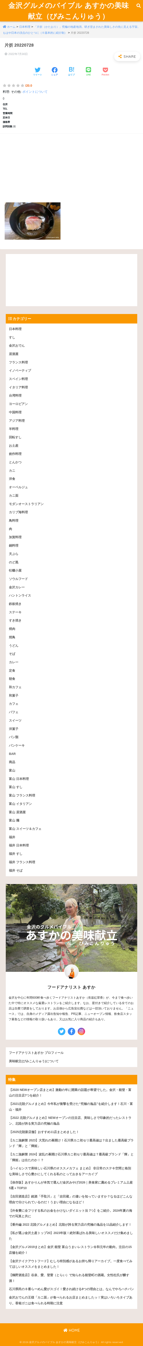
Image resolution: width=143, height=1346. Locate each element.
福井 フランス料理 (22, 862)
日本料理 (24, 26)
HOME (74, 1330)
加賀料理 (15, 537)
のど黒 (13, 562)
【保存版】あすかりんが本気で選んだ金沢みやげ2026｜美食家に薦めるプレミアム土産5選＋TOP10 (71, 1185)
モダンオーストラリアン (26, 504)
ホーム (11, 26)
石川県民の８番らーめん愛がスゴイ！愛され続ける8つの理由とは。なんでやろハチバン (71, 1289)
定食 (12, 670)
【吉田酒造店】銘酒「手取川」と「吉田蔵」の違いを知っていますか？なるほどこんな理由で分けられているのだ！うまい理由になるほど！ (70, 1199)
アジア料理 (17, 420)
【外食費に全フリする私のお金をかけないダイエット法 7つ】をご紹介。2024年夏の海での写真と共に (70, 1213)
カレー (13, 662)
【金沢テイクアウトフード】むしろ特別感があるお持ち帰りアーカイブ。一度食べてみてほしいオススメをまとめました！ (70, 1264)
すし (12, 337)
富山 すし (16, 787)
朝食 (12, 679)
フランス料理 (18, 362)
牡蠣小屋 (15, 570)
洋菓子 (13, 729)
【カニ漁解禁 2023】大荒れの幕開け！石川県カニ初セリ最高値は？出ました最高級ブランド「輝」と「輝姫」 (71, 1143)
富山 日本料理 (19, 779)
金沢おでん (17, 345)
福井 (12, 837)
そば (12, 654)
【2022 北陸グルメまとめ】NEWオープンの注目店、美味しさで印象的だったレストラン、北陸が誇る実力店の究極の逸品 (70, 1120)
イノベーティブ (20, 370)
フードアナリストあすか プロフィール (36, 1053)
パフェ (13, 712)
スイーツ (15, 720)
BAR (12, 754)
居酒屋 (13, 354)
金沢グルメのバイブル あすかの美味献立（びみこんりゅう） (68, 10)
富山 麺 (14, 820)
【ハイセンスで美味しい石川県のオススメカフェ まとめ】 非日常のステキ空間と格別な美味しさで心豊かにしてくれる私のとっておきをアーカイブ (70, 1171)
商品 (12, 762)
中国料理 (15, 412)
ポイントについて (35, 92)
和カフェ (15, 687)
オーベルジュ (18, 487)
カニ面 (13, 495)
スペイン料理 (18, 379)
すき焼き (15, 620)
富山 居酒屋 (17, 812)
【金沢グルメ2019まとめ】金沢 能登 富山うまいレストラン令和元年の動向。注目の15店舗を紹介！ (70, 1250)
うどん (13, 645)
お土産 (13, 445)
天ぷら (13, 554)
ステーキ (15, 612)
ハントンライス (20, 595)
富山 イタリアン (20, 804)
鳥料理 (13, 520)
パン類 (13, 737)
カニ (12, 470)
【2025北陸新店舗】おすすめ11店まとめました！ (44, 1132)
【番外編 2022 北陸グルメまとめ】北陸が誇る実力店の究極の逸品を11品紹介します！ (70, 1224)
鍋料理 (13, 545)
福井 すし (16, 854)
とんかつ (15, 462)
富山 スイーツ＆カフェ (25, 829)
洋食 (12, 479)
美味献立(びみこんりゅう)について (34, 1061)
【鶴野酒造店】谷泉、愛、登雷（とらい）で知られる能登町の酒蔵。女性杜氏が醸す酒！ (69, 1278)
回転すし (15, 437)
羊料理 (13, 429)
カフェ (13, 704)
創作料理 (15, 454)
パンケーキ (17, 745)
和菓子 (13, 695)
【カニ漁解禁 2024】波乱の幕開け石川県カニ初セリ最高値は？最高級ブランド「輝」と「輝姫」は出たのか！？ (71, 1157)
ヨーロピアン (18, 404)
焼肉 (12, 629)
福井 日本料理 (19, 845)
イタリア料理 (18, 387)
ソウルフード (18, 579)
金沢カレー (17, 587)
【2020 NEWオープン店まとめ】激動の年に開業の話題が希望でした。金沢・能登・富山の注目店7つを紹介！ (70, 1092)
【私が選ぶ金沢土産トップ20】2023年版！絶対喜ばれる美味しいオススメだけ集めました (71, 1236)
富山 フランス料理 (22, 795)
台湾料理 (15, 395)
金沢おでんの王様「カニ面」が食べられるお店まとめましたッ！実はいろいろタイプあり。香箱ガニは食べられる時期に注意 (70, 1300)
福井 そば (16, 870)
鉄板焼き (15, 604)
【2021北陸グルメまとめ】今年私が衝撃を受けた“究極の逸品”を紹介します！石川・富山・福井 (71, 1106)
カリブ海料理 (18, 512)
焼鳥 (12, 637)
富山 (12, 770)
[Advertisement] (71, 164)
